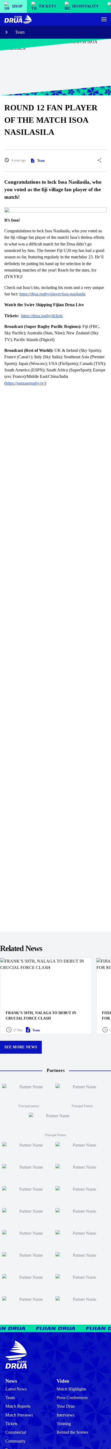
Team (20, 32)
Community (15, 1441)
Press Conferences (72, 1397)
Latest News (16, 1389)
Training (64, 1423)
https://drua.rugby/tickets (42, 315)
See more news (20, 1047)
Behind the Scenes (72, 1432)
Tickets (11, 1423)
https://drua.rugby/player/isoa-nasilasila (52, 294)
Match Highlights (71, 1389)
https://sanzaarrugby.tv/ (25, 383)
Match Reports (17, 1406)
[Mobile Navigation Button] (104, 19)
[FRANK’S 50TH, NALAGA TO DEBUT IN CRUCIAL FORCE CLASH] (46, 996)
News (11, 1381)
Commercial (15, 1432)
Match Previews (19, 1415)
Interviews (65, 1415)
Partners (56, 1070)
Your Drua (66, 1406)
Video (63, 1381)
